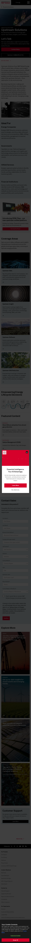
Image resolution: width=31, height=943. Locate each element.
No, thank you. (15, 489)
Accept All (15, 940)
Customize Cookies (15, 935)
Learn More (15, 485)
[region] (15, 931)
